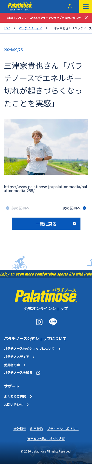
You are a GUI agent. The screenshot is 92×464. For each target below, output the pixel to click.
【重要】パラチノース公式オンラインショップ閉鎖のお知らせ (43, 18)
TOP (7, 28)
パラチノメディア (30, 28)
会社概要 (19, 428)
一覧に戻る (46, 224)
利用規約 (36, 428)
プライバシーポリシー (63, 428)
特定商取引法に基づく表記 (46, 438)
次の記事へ (71, 208)
